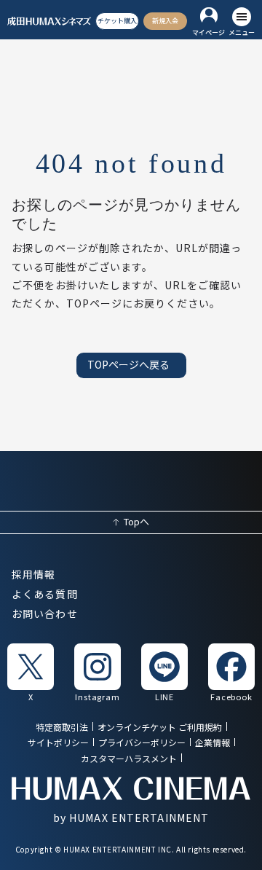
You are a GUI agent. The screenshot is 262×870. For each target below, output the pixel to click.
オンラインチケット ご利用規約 (160, 727)
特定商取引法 (62, 727)
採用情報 (33, 575)
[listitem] (30, 671)
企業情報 (212, 743)
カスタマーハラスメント (129, 759)
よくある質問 (45, 594)
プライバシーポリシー (142, 743)
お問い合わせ (45, 614)
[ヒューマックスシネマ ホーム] (49, 21)
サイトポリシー (58, 743)
